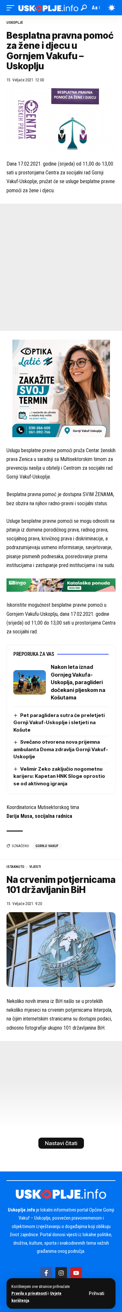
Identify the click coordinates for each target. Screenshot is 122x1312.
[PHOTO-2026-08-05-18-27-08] (61, 388)
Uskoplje (15, 22)
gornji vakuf (46, 846)
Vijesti (35, 867)
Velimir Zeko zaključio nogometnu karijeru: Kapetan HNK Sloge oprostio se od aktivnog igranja (59, 776)
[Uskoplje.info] (48, 7)
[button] (96, 1293)
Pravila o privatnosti (29, 1293)
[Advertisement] (61, 267)
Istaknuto (15, 867)
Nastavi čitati (61, 1143)
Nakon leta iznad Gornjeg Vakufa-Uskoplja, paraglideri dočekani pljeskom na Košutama (78, 682)
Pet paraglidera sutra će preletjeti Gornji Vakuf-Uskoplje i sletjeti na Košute (59, 722)
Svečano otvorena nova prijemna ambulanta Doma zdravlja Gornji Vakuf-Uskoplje (60, 749)
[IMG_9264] (61, 585)
